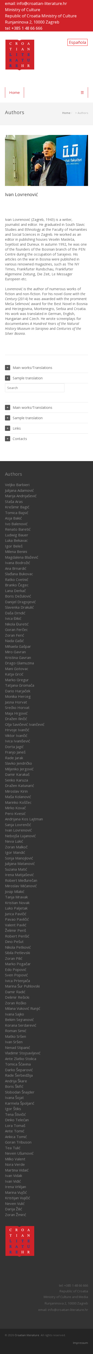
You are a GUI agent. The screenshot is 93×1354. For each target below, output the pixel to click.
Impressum (80, 1343)
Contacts (20, 438)
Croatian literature (27, 1335)
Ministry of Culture (22, 9)
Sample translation (28, 378)
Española (77, 42)
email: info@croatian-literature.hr (36, 3)
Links (17, 428)
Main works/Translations (32, 367)
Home (14, 92)
